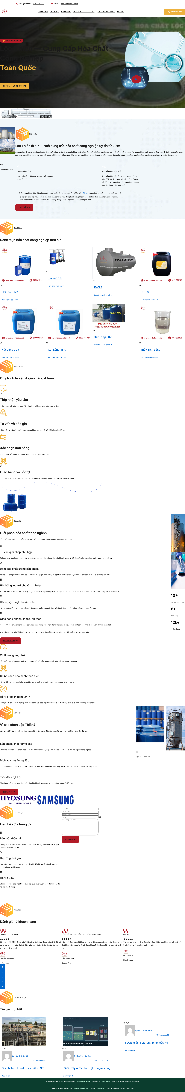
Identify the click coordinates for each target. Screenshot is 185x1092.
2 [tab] (2, 972)
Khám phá (7, 792)
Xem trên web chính (10, 300)
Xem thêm (23, 207)
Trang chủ (43, 12)
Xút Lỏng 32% (10, 349)
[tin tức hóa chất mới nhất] (4, 11)
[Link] (136, 79)
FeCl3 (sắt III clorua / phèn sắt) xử (146, 1042)
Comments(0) (40, 1060)
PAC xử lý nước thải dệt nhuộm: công (86, 1068)
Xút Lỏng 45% (57, 349)
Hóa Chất (65, 12)
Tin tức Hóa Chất (106, 12)
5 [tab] (2, 987)
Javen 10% (55, 278)
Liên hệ (120, 12)
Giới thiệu (54, 12)
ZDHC (85, 193)
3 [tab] (2, 977)
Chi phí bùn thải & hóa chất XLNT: (23, 1068)
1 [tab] (2, 967)
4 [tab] (2, 982)
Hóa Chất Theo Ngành (83, 12)
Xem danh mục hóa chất (14, 86)
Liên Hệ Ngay (9, 641)
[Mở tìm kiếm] (155, 11)
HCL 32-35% (10, 292)
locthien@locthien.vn (69, 4)
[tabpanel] (31, 946)
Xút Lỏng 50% (103, 337)
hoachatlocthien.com (83, 1081)
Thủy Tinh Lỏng (150, 349)
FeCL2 (98, 287)
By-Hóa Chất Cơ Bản (20, 1056)
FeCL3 (144, 292)
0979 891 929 (38, 4)
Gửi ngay (69, 839)
